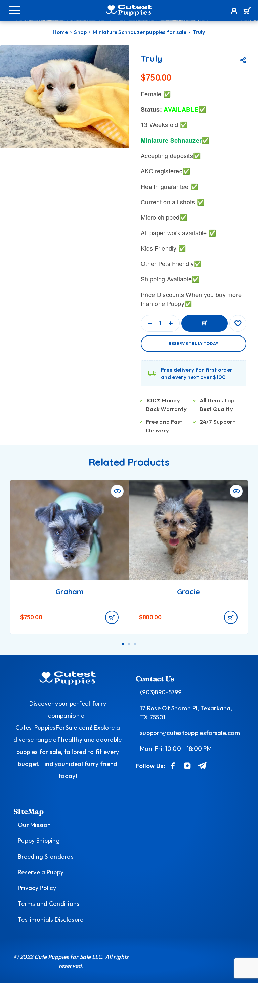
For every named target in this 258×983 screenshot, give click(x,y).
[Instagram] (187, 766)
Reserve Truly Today (194, 343)
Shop (80, 32)
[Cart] (247, 11)
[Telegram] (202, 766)
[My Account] (234, 11)
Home (60, 32)
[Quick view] (117, 491)
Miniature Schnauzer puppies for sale (139, 32)
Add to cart (204, 323)
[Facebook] (173, 766)
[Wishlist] (237, 323)
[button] (112, 617)
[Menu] (14, 10)
